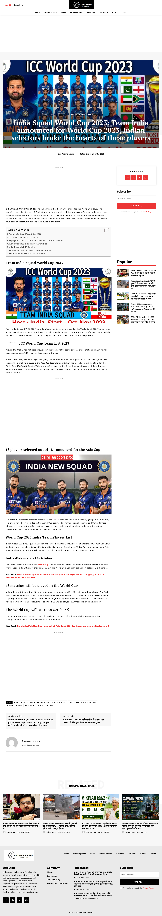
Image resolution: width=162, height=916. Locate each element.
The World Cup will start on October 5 (27, 253)
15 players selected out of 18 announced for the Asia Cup (36, 240)
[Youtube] (26, 900)
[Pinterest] (139, 177)
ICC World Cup (59, 702)
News (76, 889)
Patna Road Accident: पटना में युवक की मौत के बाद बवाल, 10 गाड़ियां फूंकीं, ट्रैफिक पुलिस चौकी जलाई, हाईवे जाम (143, 285)
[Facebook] (127, 177)
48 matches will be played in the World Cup (30, 250)
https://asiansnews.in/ (31, 745)
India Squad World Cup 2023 (82, 702)
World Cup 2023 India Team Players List (28, 244)
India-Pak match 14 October (22, 247)
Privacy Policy (145, 212)
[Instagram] (12, 900)
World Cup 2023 (45, 705)
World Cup (43, 564)
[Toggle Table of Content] (105, 230)
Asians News (68, 154)
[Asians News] (12, 743)
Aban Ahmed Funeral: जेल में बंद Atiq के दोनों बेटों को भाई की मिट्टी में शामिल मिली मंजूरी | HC (143, 273)
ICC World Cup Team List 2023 (23, 237)
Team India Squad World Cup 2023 (25, 234)
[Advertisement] (81, 31)
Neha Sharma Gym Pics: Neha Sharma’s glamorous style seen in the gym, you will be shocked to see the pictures (30, 722)
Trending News (80, 899)
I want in (135, 206)
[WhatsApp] (145, 177)
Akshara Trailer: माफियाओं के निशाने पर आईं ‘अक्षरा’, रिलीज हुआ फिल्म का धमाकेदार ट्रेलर (83, 721)
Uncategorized (81, 115)
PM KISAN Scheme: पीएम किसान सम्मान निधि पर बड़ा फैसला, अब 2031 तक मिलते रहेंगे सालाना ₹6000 (143, 296)
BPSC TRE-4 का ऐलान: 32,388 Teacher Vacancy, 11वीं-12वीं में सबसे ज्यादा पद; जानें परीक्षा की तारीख (143, 319)
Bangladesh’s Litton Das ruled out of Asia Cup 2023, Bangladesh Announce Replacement (63, 626)
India (76, 878)
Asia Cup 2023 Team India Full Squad (32, 702)
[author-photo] (4, 832)
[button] (19, 5)
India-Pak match (14, 705)
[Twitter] (133, 177)
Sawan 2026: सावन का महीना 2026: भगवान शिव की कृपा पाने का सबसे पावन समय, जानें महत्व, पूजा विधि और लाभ (143, 308)
